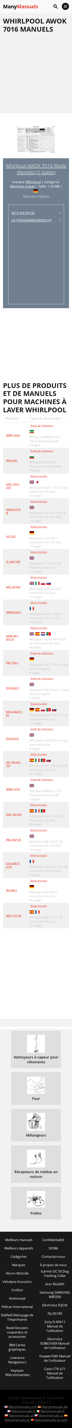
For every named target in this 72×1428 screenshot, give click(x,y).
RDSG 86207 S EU (14, 713)
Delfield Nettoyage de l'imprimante (17, 1317)
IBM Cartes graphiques (17, 1347)
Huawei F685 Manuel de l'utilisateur (54, 1358)
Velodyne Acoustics (17, 1281)
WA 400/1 (11, 890)
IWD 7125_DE (13, 915)
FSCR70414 (12, 738)
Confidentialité (53, 1240)
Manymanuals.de (55, 1407)
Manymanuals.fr (23, 1411)
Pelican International (17, 1307)
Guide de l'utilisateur (41, 425)
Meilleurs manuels (19, 1240)
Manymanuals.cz (50, 1415)
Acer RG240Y (54, 1284)
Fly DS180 (55, 1313)
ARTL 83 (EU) (13, 587)
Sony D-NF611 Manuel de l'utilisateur (54, 1326)
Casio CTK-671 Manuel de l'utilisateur (54, 1373)
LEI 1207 (11, 536)
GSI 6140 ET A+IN (13, 865)
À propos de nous (53, 1265)
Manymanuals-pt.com (51, 1420)
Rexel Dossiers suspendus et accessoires (17, 1332)
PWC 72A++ (12, 663)
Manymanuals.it (53, 1411)
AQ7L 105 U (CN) (12, 486)
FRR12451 (11, 460)
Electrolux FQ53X (54, 1305)
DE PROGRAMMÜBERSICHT (31, 220)
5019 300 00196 (23, 213)
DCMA (53, 1248)
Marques (18, 1265)
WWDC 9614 (13, 435)
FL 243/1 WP (13, 561)
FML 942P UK (13, 840)
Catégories (19, 1256)
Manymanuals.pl (21, 1415)
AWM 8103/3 (13, 612)
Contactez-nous (53, 1256)
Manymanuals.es (17, 1420)
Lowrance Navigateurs (17, 1360)
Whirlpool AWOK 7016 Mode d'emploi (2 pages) (36, 168)
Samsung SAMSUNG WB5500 (55, 1294)
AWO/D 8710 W (13, 511)
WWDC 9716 (13, 789)
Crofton (17, 1290)
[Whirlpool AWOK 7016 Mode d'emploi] (36, 141)
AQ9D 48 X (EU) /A (12, 637)
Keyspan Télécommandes (17, 1372)
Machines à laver (22, 186)
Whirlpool (33, 182)
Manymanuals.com (22, 1407)
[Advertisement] (36, 73)
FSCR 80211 (12, 688)
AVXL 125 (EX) (14, 814)
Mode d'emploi (38, 476)
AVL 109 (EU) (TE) (13, 764)
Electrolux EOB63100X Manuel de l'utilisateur (54, 1343)
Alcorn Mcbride (17, 1273)
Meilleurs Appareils (18, 1248)
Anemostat (17, 1298)
